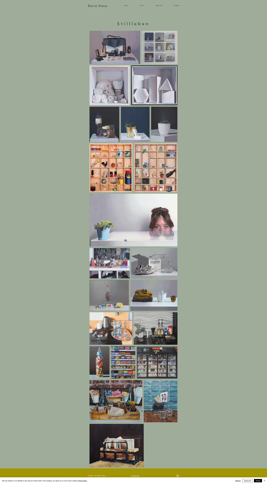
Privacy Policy (82, 481)
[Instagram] (177, 475)
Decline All (247, 481)
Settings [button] (238, 481)
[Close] (264, 480)
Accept (258, 481)
